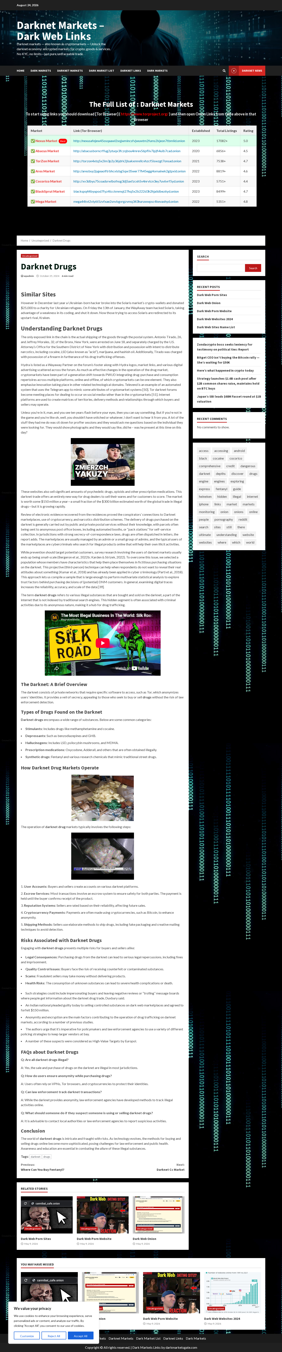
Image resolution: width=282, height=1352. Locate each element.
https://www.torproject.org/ (145, 114)
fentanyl (221, 489)
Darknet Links (130, 70)
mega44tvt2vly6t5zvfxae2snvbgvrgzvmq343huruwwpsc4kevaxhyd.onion (125, 201)
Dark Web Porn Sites (47, 1215)
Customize (27, 1336)
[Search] (224, 71)
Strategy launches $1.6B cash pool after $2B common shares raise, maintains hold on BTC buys (228, 383)
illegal (237, 496)
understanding (227, 535)
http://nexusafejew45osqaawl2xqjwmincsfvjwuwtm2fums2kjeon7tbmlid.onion (129, 141)
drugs (46, 1156)
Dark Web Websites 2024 (215, 319)
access (204, 451)
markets (249, 504)
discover (237, 473)
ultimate (205, 535)
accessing (221, 451)
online (253, 512)
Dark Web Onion (159, 1215)
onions (238, 512)
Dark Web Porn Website (103, 1215)
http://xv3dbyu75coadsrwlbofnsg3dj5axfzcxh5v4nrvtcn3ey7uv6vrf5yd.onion (128, 181)
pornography (223, 519)
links (217, 504)
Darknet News (252, 70)
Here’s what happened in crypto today (225, 370)
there (241, 527)
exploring (237, 481)
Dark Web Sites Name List (216, 327)
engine (203, 481)
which (236, 542)
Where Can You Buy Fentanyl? (42, 1167)
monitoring (207, 512)
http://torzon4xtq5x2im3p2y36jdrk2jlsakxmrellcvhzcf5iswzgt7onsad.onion (127, 161)
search (203, 527)
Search (203, 256)
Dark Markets (41, 70)
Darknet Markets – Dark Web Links (60, 30)
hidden (222, 496)
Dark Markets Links (146, 1347)
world (250, 542)
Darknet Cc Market (170, 1167)
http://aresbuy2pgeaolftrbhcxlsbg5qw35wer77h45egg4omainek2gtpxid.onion (129, 171)
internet (252, 496)
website (248, 535)
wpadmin (29, 275)
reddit (243, 519)
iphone (204, 504)
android (239, 451)
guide (237, 489)
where (222, 542)
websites (205, 542)
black (203, 458)
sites (217, 527)
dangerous (248, 466)
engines (219, 481)
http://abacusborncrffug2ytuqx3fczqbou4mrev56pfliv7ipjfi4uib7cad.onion (126, 151)
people (204, 519)
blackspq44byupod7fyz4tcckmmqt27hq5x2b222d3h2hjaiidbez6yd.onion (126, 191)
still (229, 527)
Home (20, 70)
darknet (35, 1156)
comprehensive (209, 466)
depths (221, 473)
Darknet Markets (70, 70)
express (204, 489)
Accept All (80, 1336)
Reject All (54, 1336)
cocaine (218, 458)
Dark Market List (101, 70)
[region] (53, 1323)
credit (230, 466)
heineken (205, 496)
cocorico (236, 458)
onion (224, 512)
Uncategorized (29, 256)
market (232, 504)
